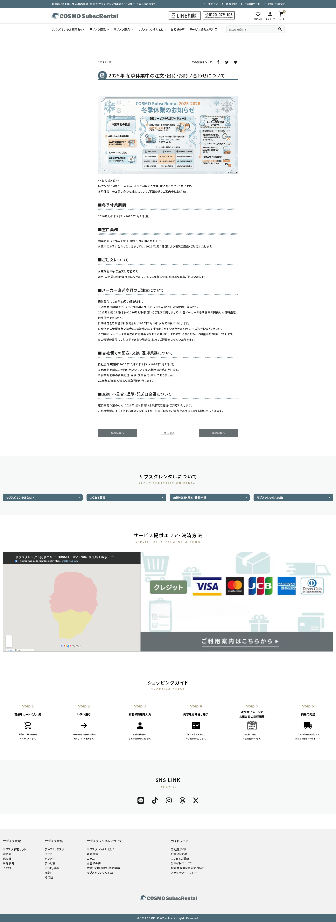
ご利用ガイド (252, 4)
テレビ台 (50, 863)
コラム (91, 859)
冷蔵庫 (7, 854)
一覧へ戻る (168, 433)
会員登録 (231, 4)
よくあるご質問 (180, 859)
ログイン (212, 4)
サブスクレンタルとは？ (152, 29)
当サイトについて (181, 863)
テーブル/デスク (55, 849)
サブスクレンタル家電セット (68, 29)
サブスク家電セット (14, 849)
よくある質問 (98, 497)
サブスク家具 (122, 29)
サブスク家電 (98, 29)
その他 (7, 868)
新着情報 (92, 854)
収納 (48, 873)
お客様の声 (178, 29)
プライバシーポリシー (184, 873)
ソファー (50, 859)
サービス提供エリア (203, 29)
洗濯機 (7, 859)
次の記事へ (218, 433)
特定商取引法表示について (187, 868)
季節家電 (8, 863)
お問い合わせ (276, 4)
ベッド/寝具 (52, 868)
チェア (48, 854)
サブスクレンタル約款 (270, 497)
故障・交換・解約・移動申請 (189, 497)
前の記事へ (117, 433)
